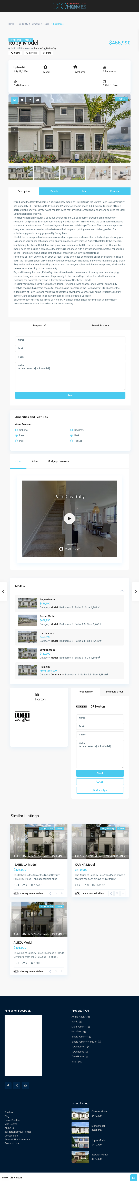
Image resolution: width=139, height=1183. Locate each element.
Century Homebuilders (31, 893)
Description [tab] (24, 191)
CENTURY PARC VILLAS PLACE (32, 856)
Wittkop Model (48, 650)
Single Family (79, 1036)
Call (101, 781)
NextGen (76, 1031)
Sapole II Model (100, 1154)
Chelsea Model (99, 1111)
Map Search (11, 1124)
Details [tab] (54, 191)
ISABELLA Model (25, 864)
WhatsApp (101, 790)
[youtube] (25, 1085)
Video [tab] (35, 461)
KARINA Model (85, 864)
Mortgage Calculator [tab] (59, 461)
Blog (7, 1116)
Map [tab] (84, 191)
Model (28, 40)
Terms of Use (12, 1143)
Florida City (23, 24)
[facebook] (8, 1085)
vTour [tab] (18, 461)
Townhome (15, 40)
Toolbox (9, 1112)
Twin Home (78, 1056)
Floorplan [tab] (115, 191)
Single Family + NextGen (84, 1041)
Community (57, 674)
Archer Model (47, 616)
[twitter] (16, 1085)
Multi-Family (78, 1026)
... (58, 879)
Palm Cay (35, 24)
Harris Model (47, 633)
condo (75, 1021)
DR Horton (98, 706)
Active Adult (78, 1016)
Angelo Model (47, 599)
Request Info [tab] (40, 325)
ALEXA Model (23, 942)
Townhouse (78, 1051)
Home (11, 24)
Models (20, 586)
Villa (74, 1061)
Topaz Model (98, 1140)
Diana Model (98, 1126)
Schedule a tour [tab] (100, 325)
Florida (46, 24)
